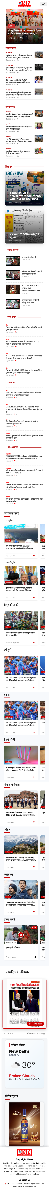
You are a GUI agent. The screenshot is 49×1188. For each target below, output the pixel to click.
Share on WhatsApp (37, 1034)
